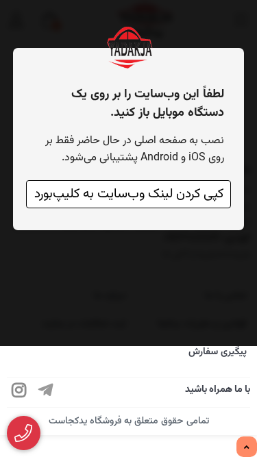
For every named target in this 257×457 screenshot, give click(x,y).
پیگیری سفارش (217, 352)
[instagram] (19, 392)
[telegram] (46, 392)
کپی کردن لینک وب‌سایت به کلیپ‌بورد (128, 194)
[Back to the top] (246, 447)
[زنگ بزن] (23, 433)
